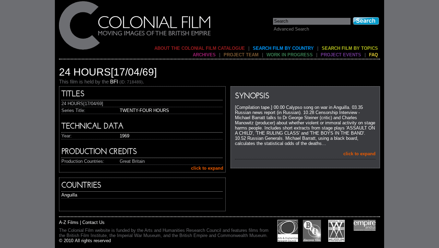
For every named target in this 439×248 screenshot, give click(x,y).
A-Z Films (69, 222)
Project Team (241, 54)
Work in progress (289, 54)
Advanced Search (291, 29)
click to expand (359, 153)
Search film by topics (350, 48)
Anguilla (69, 195)
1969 (124, 135)
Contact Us (93, 222)
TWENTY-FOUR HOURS (144, 110)
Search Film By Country (283, 48)
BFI (114, 81)
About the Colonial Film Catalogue (199, 48)
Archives (204, 54)
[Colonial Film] (135, 49)
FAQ (373, 54)
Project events (341, 54)
